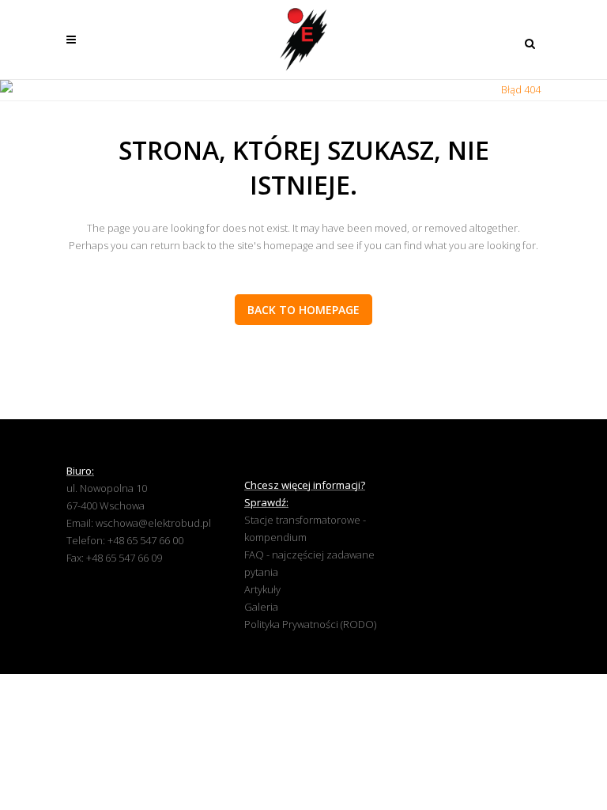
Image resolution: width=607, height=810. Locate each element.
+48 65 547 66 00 (145, 540)
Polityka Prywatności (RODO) (310, 624)
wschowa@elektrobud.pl (153, 523)
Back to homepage (303, 309)
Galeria (261, 607)
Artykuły (262, 589)
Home (476, 89)
